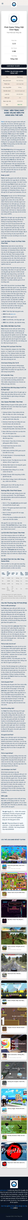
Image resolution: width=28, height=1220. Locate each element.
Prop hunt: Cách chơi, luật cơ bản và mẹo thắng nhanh (17, 1162)
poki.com (12, 314)
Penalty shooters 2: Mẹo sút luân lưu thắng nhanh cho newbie (16, 1135)
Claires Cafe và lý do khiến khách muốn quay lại (16, 892)
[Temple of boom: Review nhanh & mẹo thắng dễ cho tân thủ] (14, 1024)
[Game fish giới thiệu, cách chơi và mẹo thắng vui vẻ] (14, 862)
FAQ (11, 1208)
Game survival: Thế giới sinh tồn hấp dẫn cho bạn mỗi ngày (16, 946)
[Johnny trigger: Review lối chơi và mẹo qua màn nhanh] (14, 1105)
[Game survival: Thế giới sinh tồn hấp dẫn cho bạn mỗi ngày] (14, 943)
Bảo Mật (18, 1206)
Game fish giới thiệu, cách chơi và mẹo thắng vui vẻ (17, 865)
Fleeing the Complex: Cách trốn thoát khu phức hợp (16, 1081)
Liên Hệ (24, 1206)
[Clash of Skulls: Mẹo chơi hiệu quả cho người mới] (14, 997)
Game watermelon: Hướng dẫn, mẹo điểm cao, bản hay (16, 1054)
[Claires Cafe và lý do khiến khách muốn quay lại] (14, 889)
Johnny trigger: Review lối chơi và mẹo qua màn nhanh (17, 1108)
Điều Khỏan (11, 1206)
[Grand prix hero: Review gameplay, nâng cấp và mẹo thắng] (14, 970)
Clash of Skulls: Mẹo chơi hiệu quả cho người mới (16, 1000)
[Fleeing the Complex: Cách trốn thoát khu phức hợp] (14, 1078)
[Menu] (2, 3)
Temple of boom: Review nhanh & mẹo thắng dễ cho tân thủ (16, 1027)
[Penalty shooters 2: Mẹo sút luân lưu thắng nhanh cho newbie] (14, 1132)
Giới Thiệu (4, 1206)
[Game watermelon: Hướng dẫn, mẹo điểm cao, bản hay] (14, 1051)
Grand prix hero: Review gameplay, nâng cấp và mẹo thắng (17, 973)
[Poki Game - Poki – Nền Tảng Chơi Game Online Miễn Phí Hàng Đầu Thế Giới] (14, 4)
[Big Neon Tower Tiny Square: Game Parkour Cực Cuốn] (14, 916)
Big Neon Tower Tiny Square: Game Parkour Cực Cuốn (15, 919)
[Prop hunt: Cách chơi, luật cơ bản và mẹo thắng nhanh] (14, 1159)
